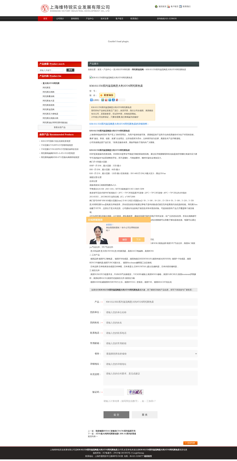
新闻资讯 (75, 18)
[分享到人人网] (113, 100)
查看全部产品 (59, 127)
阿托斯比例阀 (48, 92)
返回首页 (162, 6)
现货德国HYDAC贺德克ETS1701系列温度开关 (116, 431)
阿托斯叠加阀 (48, 96)
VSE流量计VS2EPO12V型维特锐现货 (57, 145)
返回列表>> (93, 436)
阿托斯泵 (46, 87)
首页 (45, 18)
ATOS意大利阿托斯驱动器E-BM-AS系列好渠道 (116, 434)
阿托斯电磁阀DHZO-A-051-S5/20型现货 (58, 153)
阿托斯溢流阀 (48, 109)
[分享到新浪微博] (106, 100)
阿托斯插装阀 (48, 105)
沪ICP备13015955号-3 (123, 453)
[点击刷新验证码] (135, 392)
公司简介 (60, 18)
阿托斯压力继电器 (50, 114)
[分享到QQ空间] (102, 100)
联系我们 (187, 6)
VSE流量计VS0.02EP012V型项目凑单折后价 (60, 149)
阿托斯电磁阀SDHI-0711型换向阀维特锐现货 (60, 157)
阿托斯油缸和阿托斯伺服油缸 (55, 122)
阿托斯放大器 (48, 101)
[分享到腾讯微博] (109, 100)
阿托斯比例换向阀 (50, 118)
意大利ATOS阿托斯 (51, 83)
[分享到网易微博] (116, 100)
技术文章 (105, 18)
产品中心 (90, 18)
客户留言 (174, 6)
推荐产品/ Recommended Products (57, 134)
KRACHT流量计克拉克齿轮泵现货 (55, 141)
